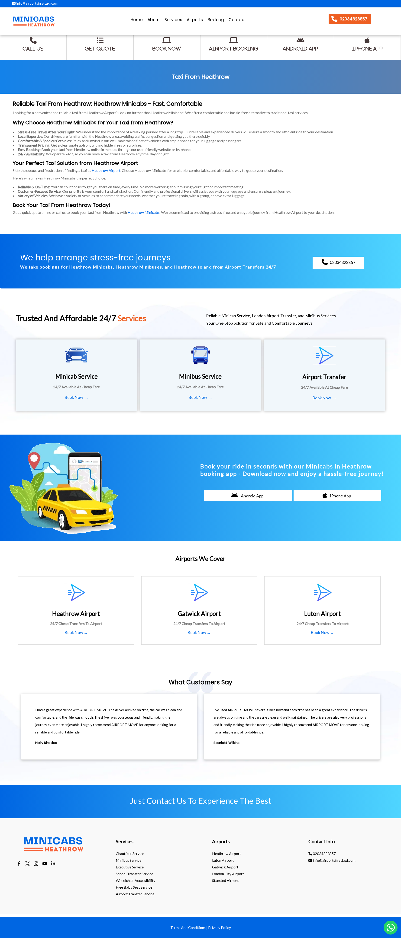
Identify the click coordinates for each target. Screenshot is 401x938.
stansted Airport (225, 880)
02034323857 (324, 853)
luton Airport (223, 860)
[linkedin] (53, 864)
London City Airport (228, 873)
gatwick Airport (225, 867)
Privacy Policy (219, 927)
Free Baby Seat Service (134, 887)
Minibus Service (128, 860)
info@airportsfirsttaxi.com (37, 3)
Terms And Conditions (188, 927)
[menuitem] (136, 21)
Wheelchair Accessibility (135, 880)
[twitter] (27, 864)
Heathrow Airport (106, 170)
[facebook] (19, 864)
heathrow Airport (226, 853)
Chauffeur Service (130, 853)
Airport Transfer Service (135, 894)
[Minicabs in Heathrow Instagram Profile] (36, 864)
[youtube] (44, 864)
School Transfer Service (134, 873)
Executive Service (130, 867)
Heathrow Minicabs (144, 212)
